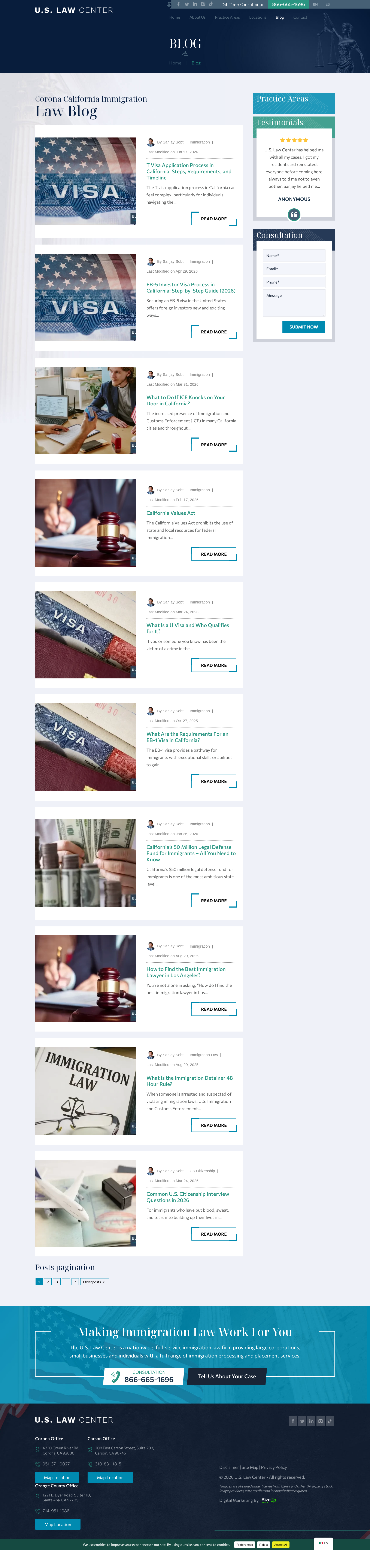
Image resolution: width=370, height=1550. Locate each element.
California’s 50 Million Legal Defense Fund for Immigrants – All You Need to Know (191, 853)
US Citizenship (202, 1171)
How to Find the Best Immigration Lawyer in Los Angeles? (186, 972)
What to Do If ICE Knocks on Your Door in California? (185, 400)
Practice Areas (227, 17)
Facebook (178, 4)
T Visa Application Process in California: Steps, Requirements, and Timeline (188, 171)
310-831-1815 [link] (108, 1463)
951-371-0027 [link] (56, 1463)
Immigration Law (204, 1055)
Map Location (57, 1477)
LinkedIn (195, 4)
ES (328, 4)
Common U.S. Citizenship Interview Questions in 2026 (187, 1197)
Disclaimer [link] (229, 1467)
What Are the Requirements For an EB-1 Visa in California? (187, 737)
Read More (214, 218)
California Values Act (170, 513)
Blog (280, 17)
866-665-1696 (149, 1379)
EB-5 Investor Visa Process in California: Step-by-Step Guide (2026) (191, 287)
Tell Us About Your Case (227, 1376)
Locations (257, 17)
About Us (197, 17)
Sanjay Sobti (173, 142)
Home (174, 17)
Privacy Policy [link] (274, 1467)
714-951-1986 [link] (56, 1510)
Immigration (200, 142)
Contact (300, 17)
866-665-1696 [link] (288, 4)
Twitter (186, 4)
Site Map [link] (250, 1467)
